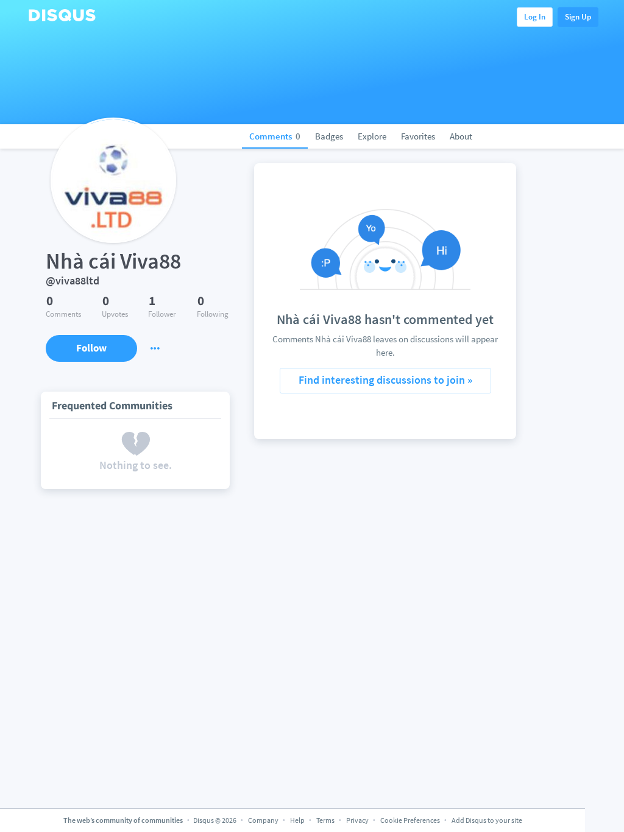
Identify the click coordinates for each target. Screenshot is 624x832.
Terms (325, 820)
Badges (329, 136)
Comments (274, 136)
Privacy (357, 820)
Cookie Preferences (410, 820)
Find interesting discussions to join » (385, 380)
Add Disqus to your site (487, 820)
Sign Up (578, 17)
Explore (372, 136)
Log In (534, 17)
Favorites (418, 136)
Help (297, 820)
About (461, 136)
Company (263, 820)
